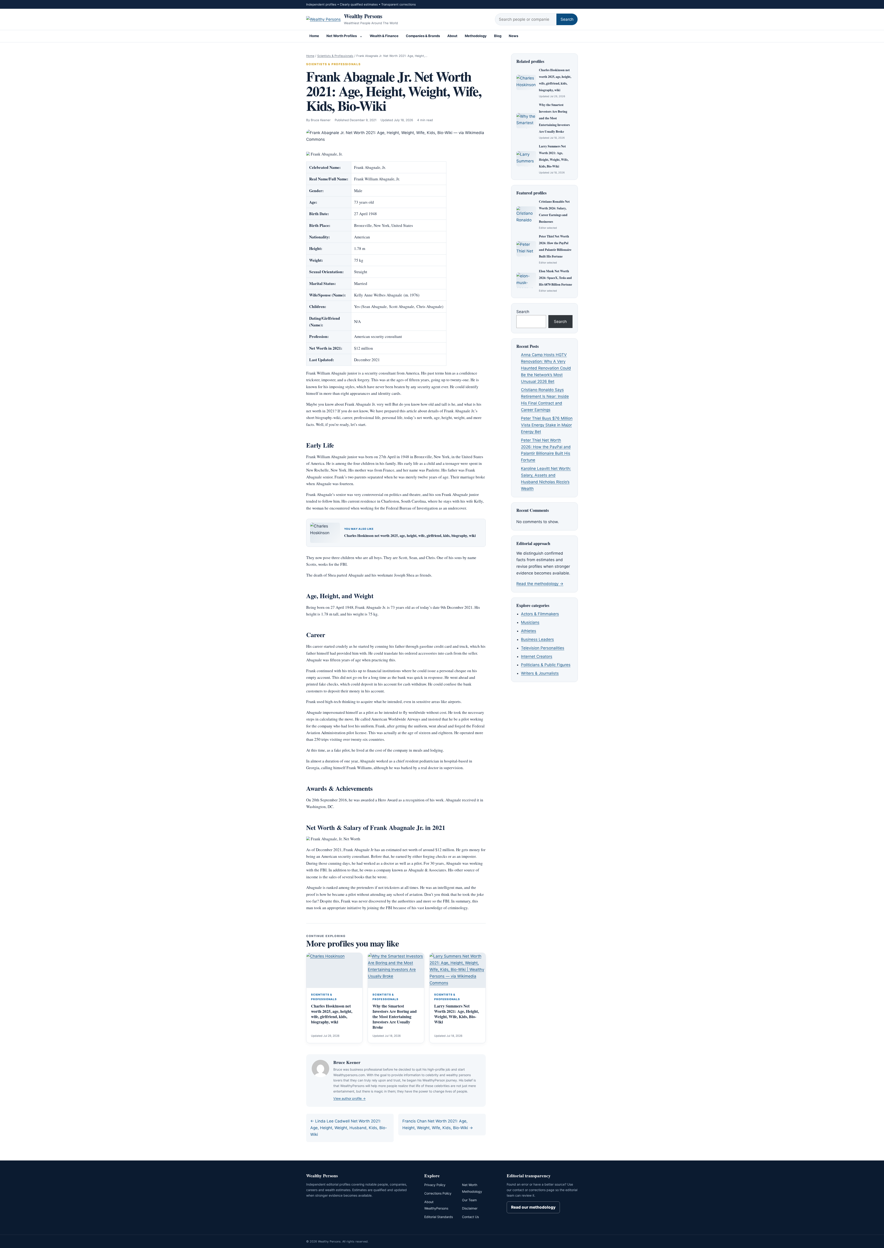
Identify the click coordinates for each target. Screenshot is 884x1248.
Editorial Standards (438, 1217)
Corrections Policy (437, 1193)
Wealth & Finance (384, 36)
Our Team (469, 1200)
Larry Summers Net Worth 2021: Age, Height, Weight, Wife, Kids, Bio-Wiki (456, 1014)
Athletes (528, 631)
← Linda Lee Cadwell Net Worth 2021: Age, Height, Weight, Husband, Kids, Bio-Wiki (348, 1128)
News (513, 36)
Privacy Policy (434, 1185)
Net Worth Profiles (341, 36)
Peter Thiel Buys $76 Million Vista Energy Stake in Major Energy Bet (547, 425)
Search (567, 19)
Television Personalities (542, 648)
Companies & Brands (423, 36)
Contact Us (470, 1217)
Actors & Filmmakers (540, 614)
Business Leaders (537, 639)
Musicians (530, 622)
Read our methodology (533, 1207)
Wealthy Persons (363, 16)
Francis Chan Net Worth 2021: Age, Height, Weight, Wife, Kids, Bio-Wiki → (437, 1124)
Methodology (476, 36)
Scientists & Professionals (335, 56)
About (452, 36)
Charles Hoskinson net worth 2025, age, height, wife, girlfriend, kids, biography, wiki (410, 535)
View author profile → (349, 1098)
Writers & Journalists (540, 673)
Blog (497, 36)
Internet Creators (536, 656)
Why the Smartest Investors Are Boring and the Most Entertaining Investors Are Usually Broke (394, 1016)
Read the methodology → (539, 583)
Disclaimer (469, 1208)
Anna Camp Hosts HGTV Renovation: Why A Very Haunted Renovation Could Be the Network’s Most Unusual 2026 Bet (546, 368)
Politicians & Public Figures (545, 664)
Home (314, 36)
